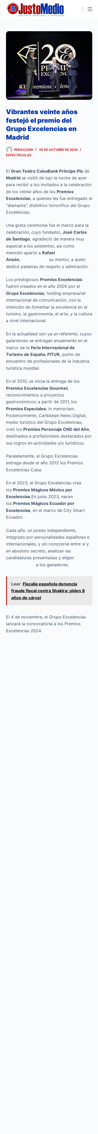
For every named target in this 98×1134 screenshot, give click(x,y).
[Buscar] (83, 9)
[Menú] (90, 9)
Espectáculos (18, 155)
